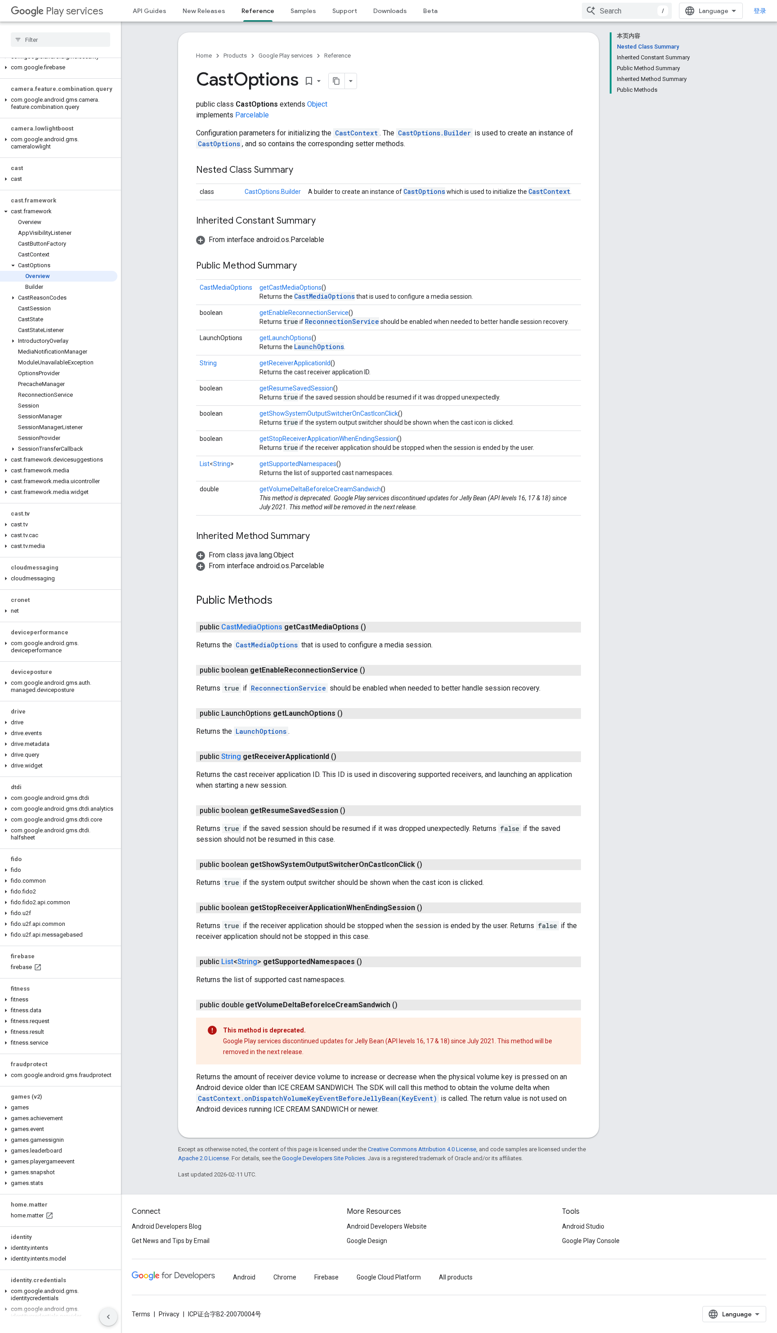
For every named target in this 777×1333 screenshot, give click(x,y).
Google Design (367, 1240)
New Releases (204, 11)
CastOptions (219, 143)
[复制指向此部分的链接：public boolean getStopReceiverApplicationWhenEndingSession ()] (431, 907)
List (205, 463)
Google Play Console (591, 1240)
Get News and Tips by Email (171, 1240)
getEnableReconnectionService (303, 312)
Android (244, 1277)
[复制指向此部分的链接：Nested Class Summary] (302, 170)
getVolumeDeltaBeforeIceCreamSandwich (320, 489)
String (208, 363)
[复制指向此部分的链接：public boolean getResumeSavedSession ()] (354, 810)
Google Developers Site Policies (323, 1158)
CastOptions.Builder (434, 133)
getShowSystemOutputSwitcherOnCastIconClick (328, 413)
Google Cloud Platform (389, 1277)
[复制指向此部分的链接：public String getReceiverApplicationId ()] (345, 756)
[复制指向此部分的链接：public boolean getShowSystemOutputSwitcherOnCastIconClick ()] (431, 864)
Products (235, 55)
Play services (74, 11)
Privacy (169, 1314)
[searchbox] (60, 39)
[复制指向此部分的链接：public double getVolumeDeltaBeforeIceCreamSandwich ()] (406, 1005)
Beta (430, 11)
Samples (303, 11)
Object (317, 104)
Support (344, 11)
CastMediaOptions (226, 287)
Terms (141, 1314)
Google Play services (286, 55)
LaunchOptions (319, 346)
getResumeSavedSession (296, 388)
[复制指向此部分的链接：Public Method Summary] (306, 266)
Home (204, 55)
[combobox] (627, 11)
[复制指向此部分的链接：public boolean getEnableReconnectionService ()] (374, 670)
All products (456, 1277)
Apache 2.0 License (203, 1158)
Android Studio (583, 1226)
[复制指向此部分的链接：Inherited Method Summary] (319, 536)
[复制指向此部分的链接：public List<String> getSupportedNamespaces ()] (371, 961)
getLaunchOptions (285, 337)
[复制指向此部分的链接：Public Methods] (281, 601)
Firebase (326, 1277)
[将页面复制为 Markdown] (337, 81)
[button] (58, 67)
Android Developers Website (387, 1226)
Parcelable (252, 115)
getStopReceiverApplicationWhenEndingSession (328, 438)
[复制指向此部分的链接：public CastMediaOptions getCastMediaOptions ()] (375, 627)
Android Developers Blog (166, 1226)
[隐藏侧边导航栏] (108, 1317)
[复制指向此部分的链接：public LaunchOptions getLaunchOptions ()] (352, 713)
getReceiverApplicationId (294, 363)
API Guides (149, 11)
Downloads (390, 11)
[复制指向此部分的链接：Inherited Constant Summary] (325, 221)
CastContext (356, 133)
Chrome (284, 1277)
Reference (257, 11)
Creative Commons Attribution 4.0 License (422, 1149)
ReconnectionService (342, 321)
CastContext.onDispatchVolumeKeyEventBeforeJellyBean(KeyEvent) (317, 1098)
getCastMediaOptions (290, 287)
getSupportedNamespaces (297, 463)
